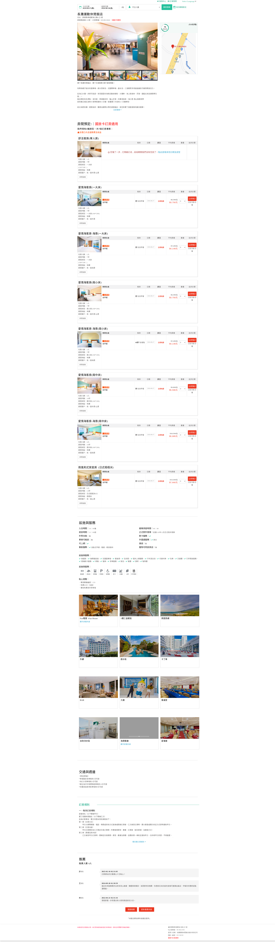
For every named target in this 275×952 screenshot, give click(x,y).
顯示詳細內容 (85, 622)
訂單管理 (173, 1)
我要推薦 (131, 909)
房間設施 (82, 177)
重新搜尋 (166, 7)
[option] (98, 605)
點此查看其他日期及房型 (169, 152)
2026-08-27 (150, 200)
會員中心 (162, 1)
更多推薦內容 (146, 909)
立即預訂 (192, 199)
